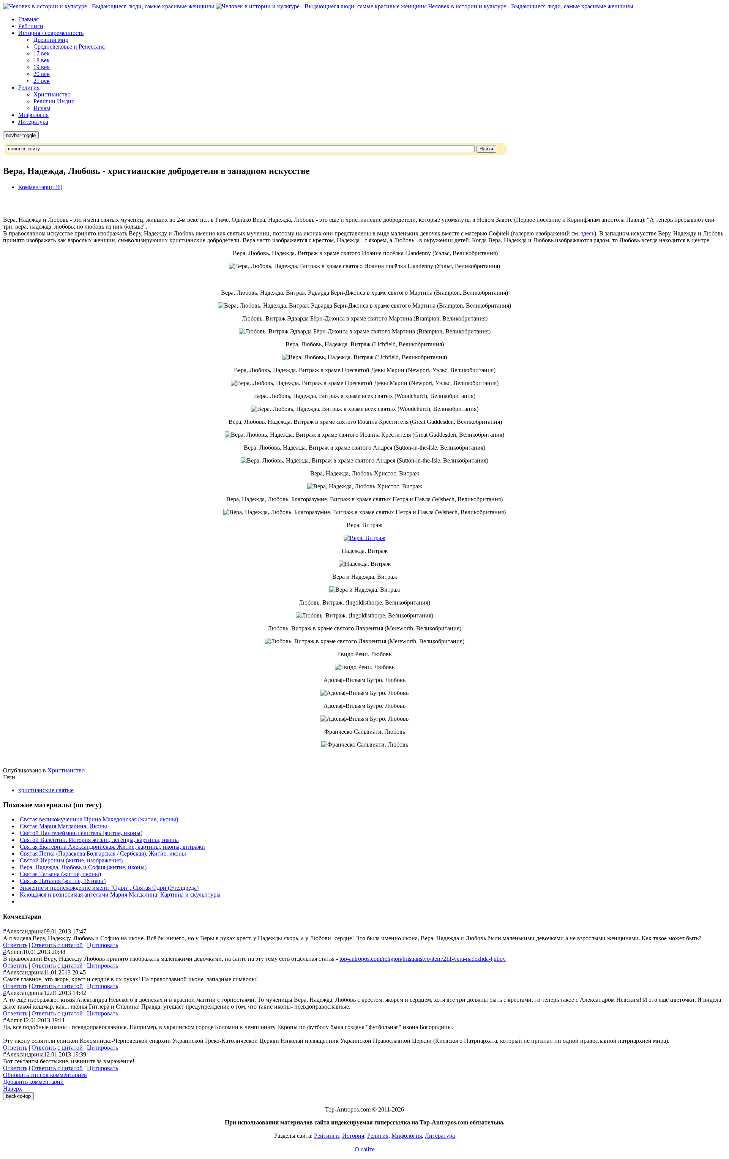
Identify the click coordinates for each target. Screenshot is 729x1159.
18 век (41, 60)
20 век (41, 74)
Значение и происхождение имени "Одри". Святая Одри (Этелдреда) (109, 887)
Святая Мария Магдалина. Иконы (63, 826)
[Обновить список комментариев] (43, 916)
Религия (28, 87)
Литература (33, 121)
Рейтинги (30, 26)
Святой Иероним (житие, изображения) (71, 860)
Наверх (12, 1088)
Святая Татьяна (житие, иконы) (60, 874)
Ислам (41, 108)
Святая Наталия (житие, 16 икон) (63, 881)
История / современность (51, 33)
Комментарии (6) (40, 187)
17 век (41, 53)
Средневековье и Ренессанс (69, 46)
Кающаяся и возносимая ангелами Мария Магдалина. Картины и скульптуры (120, 894)
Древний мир (50, 39)
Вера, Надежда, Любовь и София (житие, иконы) (83, 867)
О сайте (365, 1149)
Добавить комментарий (33, 1081)
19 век (41, 67)
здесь (587, 233)
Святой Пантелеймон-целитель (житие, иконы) (81, 833)
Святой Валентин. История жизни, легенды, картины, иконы (99, 840)
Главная (28, 19)
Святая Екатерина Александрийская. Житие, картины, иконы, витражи (112, 846)
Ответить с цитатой (57, 945)
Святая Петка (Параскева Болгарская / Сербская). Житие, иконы (103, 853)
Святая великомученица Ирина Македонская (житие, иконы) (99, 819)
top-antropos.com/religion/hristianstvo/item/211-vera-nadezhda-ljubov (422, 958)
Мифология (33, 115)
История (353, 1135)
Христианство (52, 94)
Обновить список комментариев (45, 1075)
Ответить (15, 945)
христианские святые (46, 790)
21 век (41, 80)
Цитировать (102, 945)
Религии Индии (54, 101)
